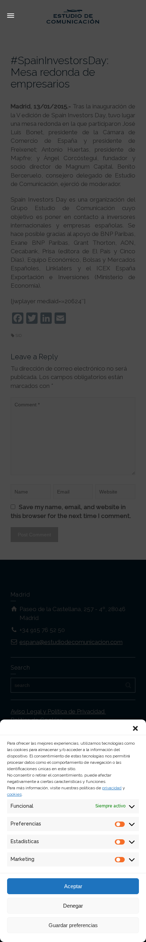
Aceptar (73, 886)
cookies (14, 794)
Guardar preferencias (73, 925)
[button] (135, 728)
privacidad (112, 787)
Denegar (73, 906)
